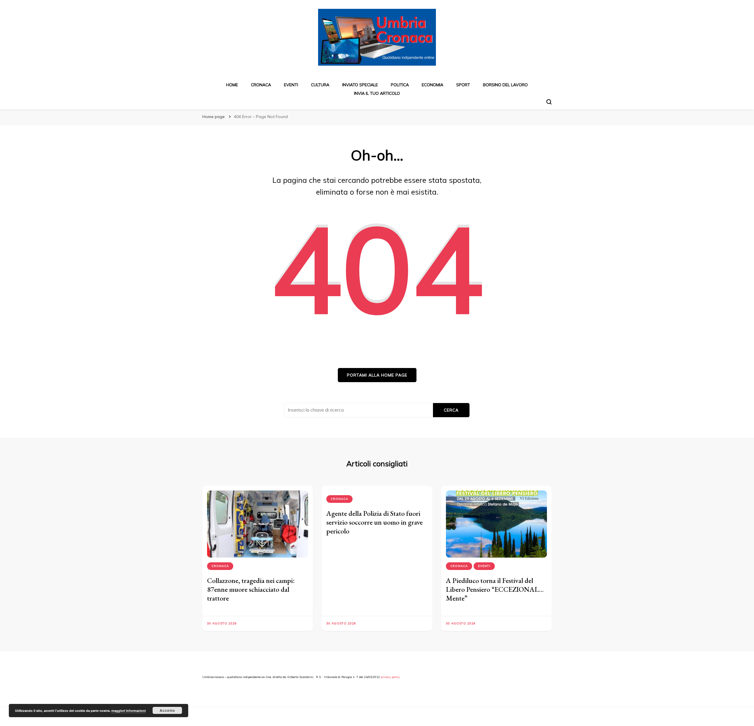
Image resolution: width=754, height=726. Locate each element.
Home (232, 84)
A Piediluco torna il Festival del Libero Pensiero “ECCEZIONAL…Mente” (495, 589)
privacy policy (390, 677)
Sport (463, 84)
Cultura (320, 84)
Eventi (291, 84)
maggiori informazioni (128, 710)
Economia (432, 84)
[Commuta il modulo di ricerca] (549, 102)
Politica (400, 84)
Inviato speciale (360, 84)
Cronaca (261, 84)
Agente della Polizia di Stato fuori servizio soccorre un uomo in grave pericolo (374, 522)
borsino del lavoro (505, 84)
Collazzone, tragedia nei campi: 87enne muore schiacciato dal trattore (251, 589)
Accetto (167, 710)
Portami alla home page (377, 375)
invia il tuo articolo (377, 93)
